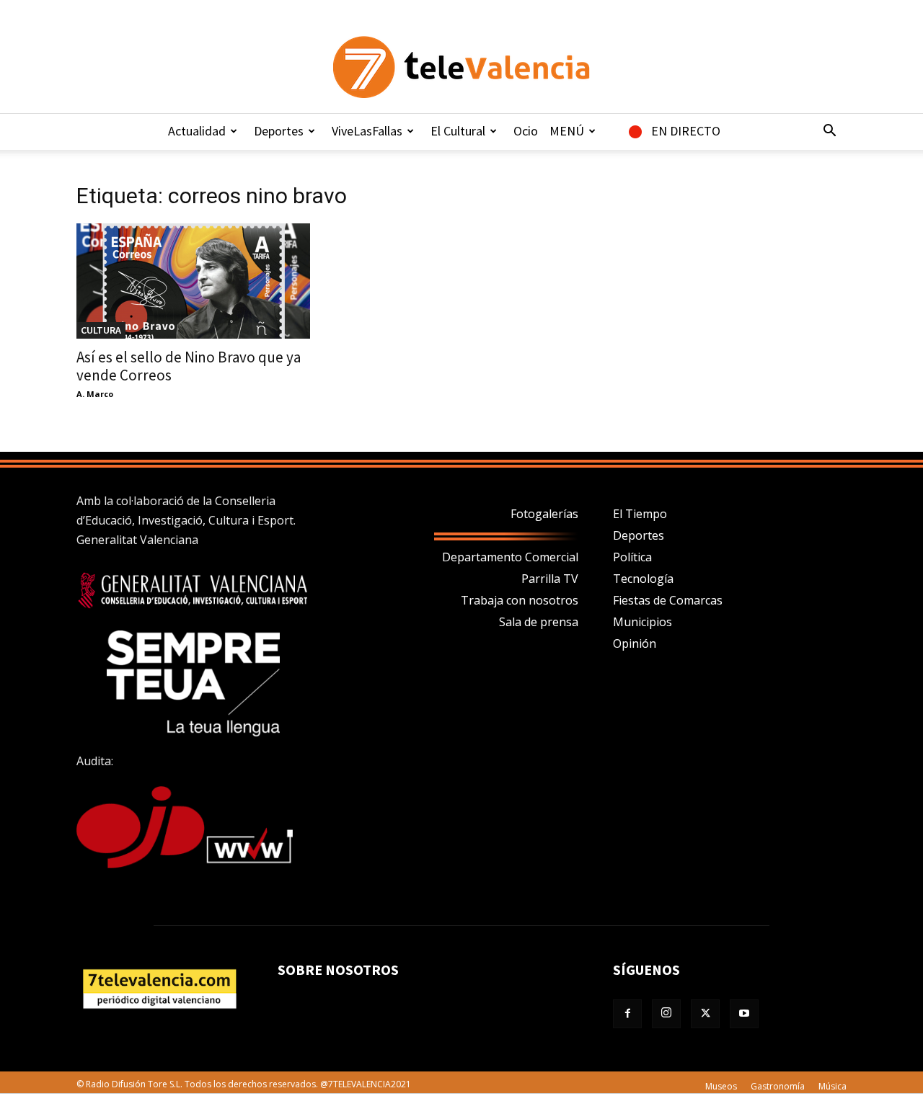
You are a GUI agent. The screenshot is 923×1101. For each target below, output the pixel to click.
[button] (829, 132)
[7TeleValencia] (461, 67)
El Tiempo (640, 514)
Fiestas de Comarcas (668, 600)
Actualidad (197, 130)
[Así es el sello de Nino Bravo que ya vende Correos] (193, 281)
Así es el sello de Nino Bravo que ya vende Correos (188, 366)
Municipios (642, 622)
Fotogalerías (544, 514)
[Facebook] (627, 1013)
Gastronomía (778, 1086)
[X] (705, 1013)
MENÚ (566, 130)
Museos (721, 1086)
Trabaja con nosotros (519, 600)
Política (632, 557)
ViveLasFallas (367, 130)
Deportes (279, 130)
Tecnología (643, 579)
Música (832, 1086)
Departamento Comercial (510, 557)
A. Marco (94, 393)
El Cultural (457, 130)
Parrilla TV (549, 579)
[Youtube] (744, 1013)
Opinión (634, 643)
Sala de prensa (538, 622)
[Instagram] (666, 1013)
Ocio (525, 130)
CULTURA (101, 330)
